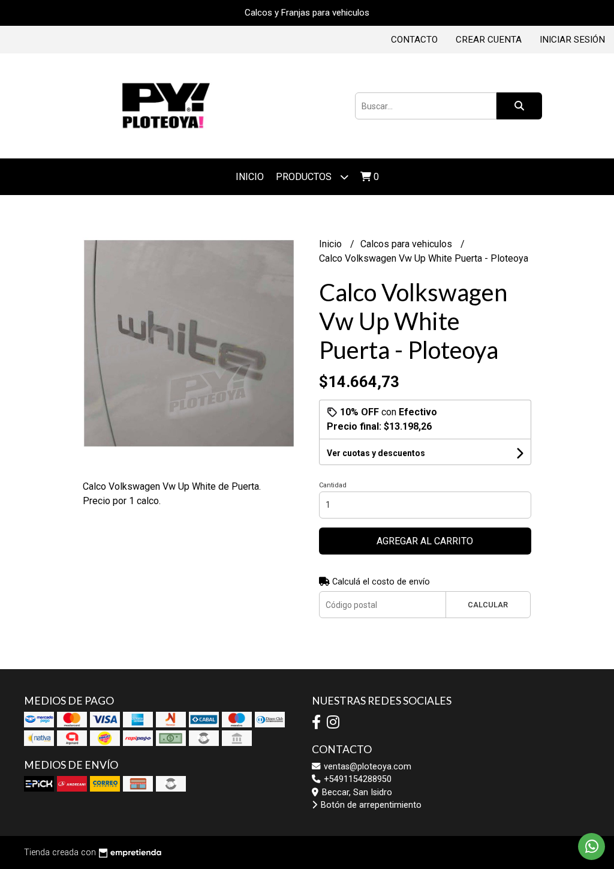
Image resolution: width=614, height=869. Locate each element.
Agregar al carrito (425, 541)
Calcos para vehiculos (407, 244)
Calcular (488, 604)
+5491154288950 (356, 779)
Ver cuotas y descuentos (376, 453)
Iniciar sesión (572, 39)
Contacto (414, 39)
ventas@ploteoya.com (366, 767)
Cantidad (333, 485)
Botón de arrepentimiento (370, 805)
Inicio (250, 176)
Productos (305, 176)
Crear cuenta (489, 39)
